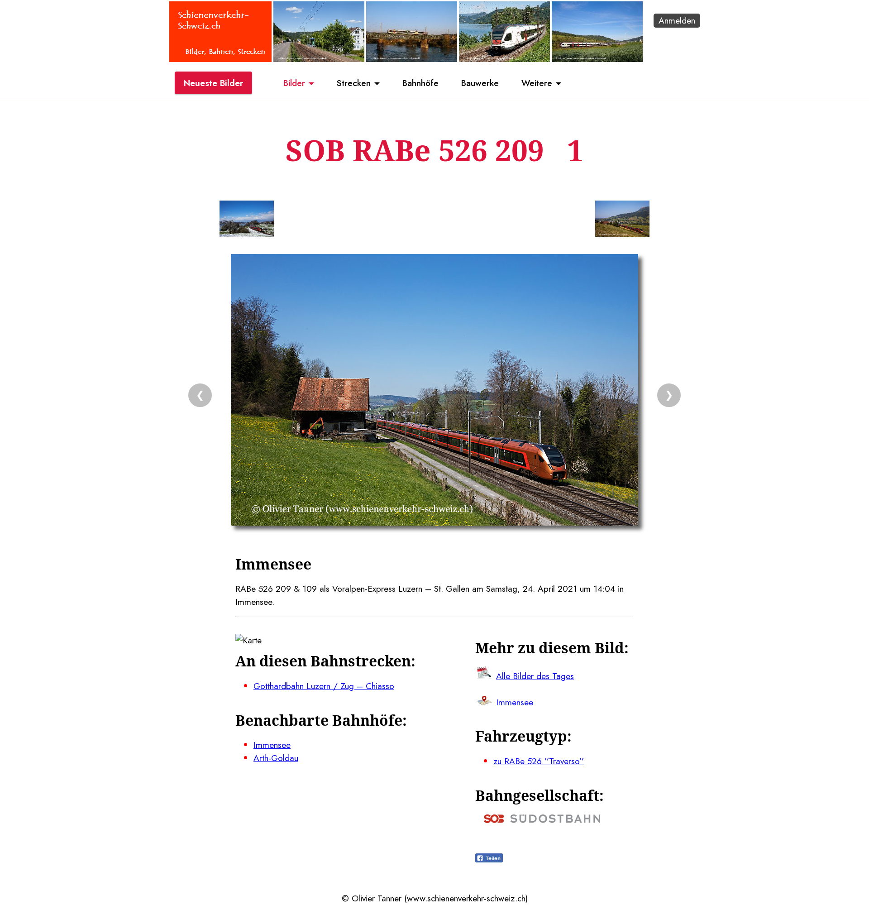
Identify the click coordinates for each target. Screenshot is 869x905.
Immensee (272, 744)
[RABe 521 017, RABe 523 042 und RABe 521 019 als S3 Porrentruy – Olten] (597, 59)
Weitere (536, 83)
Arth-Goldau (275, 758)
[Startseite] (220, 59)
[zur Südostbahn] (542, 820)
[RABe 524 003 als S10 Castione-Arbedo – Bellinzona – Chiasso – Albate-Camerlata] (504, 59)
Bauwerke (480, 83)
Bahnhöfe (420, 83)
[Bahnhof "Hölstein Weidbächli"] (318, 59)
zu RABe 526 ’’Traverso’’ (538, 761)
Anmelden (677, 20)
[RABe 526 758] (411, 59)
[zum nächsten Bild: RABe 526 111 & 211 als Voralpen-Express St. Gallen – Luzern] (622, 220)
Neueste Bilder (213, 83)
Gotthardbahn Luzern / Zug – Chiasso (323, 686)
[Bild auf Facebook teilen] (489, 859)
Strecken (354, 83)
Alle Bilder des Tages (535, 676)
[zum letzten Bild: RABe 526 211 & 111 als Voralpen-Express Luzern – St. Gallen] (247, 220)
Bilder (294, 83)
